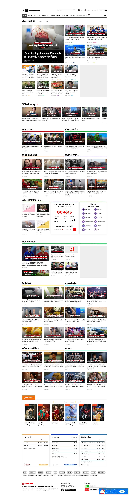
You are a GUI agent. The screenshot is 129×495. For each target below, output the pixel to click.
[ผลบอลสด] (35, 273)
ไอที (67, 15)
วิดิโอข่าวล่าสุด (29, 104)
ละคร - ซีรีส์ (30, 79)
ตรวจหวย (45, 475)
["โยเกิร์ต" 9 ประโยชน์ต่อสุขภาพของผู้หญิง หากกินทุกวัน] (71, 69)
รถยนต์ (63, 15)
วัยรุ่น (70, 15)
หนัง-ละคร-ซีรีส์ (29, 348)
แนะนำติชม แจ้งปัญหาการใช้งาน (52, 488)
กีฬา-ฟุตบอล (28, 241)
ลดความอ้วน (62, 472)
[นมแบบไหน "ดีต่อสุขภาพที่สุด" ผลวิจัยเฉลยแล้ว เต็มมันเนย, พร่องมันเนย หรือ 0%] (54, 164)
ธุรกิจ (29, 95)
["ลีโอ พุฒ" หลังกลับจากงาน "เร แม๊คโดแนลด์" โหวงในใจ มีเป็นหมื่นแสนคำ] (75, 164)
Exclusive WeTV (81, 15)
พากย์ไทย (57, 402)
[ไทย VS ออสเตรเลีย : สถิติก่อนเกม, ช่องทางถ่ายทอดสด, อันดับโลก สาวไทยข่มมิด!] (75, 30)
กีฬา (48, 15)
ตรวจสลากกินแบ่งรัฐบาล (64, 204)
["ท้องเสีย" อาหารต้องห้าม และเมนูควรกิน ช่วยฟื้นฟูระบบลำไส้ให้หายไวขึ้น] (54, 332)
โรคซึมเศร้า (38, 475)
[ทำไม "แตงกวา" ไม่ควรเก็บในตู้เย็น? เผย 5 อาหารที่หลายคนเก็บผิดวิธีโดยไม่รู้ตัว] (32, 184)
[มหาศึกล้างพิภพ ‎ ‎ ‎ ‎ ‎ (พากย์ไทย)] (85, 412)
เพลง (68, 348)
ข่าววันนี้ (75, 475)
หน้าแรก (25, 15)
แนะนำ (50, 402)
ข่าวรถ (94, 62)
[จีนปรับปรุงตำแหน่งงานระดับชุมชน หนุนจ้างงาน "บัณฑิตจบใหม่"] (32, 139)
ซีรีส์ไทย (65, 402)
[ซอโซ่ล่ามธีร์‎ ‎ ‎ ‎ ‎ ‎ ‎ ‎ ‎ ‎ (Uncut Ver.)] (98, 412)
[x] (64, 486)
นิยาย (87, 15)
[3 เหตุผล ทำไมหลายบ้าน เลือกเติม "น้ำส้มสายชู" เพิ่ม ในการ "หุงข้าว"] (32, 293)
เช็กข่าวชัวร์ (70, 129)
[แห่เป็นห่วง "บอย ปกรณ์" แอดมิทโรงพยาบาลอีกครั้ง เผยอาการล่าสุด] (71, 85)
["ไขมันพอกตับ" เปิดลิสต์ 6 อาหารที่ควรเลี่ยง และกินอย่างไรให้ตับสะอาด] (57, 69)
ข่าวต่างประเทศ (32, 472)
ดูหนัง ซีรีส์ (28, 397)
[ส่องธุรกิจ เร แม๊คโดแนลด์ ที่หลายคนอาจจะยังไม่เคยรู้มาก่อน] (28, 85)
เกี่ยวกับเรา (24, 488)
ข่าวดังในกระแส (29, 155)
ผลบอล (25, 472)
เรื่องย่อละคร (31, 475)
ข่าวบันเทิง (43, 15)
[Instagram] (66, 486)
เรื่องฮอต (30, 15)
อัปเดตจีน (27, 129)
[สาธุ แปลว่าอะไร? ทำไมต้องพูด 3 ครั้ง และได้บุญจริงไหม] (28, 224)
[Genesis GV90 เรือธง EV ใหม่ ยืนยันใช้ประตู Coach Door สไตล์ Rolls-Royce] (97, 312)
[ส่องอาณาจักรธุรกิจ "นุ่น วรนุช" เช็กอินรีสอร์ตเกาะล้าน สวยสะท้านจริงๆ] (97, 164)
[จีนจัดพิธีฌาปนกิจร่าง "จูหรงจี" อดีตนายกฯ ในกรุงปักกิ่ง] (54, 139)
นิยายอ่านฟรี (48, 472)
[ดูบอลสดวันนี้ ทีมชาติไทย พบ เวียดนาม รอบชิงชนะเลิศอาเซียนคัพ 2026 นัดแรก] (35, 253)
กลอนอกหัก (40, 472)
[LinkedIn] (71, 486)
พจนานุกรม (94, 475)
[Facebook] (62, 486)
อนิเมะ (72, 402)
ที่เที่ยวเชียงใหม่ (67, 475)
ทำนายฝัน (69, 472)
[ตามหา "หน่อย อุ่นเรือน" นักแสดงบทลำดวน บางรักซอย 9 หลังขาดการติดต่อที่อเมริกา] (32, 164)
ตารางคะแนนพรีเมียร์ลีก (84, 475)
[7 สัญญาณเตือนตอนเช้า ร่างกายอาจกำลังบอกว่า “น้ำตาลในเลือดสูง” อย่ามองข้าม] (54, 293)
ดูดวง (38, 15)
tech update (73, 62)
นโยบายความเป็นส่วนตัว (27, 490)
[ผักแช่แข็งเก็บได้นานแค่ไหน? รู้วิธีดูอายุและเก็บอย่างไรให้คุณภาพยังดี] (54, 312)
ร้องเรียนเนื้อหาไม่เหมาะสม (40, 488)
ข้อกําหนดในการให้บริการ (44, 490)
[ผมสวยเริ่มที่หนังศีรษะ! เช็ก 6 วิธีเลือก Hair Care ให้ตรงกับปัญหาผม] (32, 312)
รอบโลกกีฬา (94, 42)
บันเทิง (72, 95)
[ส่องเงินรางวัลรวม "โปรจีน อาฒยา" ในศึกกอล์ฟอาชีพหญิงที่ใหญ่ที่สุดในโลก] (71, 266)
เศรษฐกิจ (52, 15)
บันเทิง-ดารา (71, 155)
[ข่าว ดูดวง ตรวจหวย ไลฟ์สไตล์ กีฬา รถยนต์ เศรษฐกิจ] (31, 10)
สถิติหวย (60, 475)
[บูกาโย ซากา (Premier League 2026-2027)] (71, 249)
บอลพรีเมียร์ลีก (101, 472)
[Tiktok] (73, 486)
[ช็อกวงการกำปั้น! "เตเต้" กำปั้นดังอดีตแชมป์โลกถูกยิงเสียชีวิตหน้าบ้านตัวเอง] (57, 249)
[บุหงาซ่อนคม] (58, 412)
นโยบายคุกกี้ (35, 490)
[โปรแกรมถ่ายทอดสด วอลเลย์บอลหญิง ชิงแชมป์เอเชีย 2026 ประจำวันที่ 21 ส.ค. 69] (97, 30)
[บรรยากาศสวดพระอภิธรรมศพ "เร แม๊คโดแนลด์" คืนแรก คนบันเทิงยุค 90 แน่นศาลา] (97, 184)
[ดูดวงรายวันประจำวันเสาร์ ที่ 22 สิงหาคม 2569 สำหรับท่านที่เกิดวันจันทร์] (43, 224)
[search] (74, 229)
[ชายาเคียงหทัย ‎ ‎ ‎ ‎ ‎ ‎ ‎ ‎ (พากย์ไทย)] (44, 412)
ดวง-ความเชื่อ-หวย (31, 200)
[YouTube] (69, 486)
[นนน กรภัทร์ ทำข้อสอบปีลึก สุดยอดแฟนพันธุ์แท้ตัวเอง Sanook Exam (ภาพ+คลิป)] (28, 69)
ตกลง (122, 491)
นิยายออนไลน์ (86, 472)
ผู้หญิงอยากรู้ (59, 79)
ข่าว (34, 15)
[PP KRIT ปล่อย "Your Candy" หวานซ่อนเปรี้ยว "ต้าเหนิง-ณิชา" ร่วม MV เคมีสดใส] (97, 377)
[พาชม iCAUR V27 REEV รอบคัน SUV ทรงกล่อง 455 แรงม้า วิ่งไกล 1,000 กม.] (75, 293)
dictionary (52, 475)
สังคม (43, 95)
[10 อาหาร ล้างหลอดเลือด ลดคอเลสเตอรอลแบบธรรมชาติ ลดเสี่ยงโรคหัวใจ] (43, 85)
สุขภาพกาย (44, 79)
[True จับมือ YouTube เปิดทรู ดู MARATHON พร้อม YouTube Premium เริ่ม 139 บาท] (97, 293)
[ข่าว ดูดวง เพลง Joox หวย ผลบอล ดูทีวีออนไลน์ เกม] (27, 484)
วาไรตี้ (78, 402)
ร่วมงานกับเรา (30, 488)
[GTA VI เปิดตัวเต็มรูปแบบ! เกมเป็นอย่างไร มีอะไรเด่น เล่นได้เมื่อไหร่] (75, 332)
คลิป (74, 15)
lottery (55, 472)
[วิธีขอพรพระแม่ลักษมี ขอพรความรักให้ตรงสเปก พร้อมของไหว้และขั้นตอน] (43, 208)
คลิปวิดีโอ (93, 472)
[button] (59, 10)
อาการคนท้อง (77, 472)
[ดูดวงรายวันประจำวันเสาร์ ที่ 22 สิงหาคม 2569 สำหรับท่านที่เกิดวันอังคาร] (28, 208)
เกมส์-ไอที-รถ (71, 283)
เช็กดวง (93, 204)
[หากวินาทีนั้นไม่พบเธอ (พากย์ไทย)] (31, 412)
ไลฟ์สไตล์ (58, 15)
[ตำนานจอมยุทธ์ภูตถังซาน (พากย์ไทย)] (71, 412)
